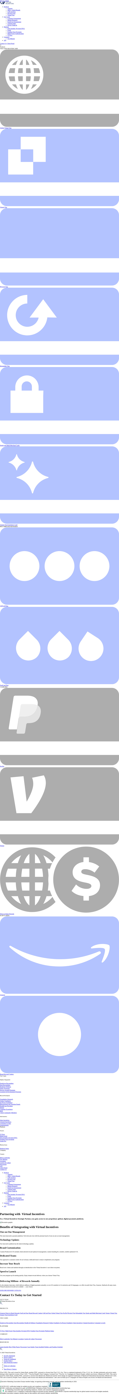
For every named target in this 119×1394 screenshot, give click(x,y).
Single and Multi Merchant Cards (10, 445)
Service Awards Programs (7, 1090)
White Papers (16, 1347)
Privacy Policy (8, 1357)
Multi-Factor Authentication (15, 33)
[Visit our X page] (1, 1303)
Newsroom (3, 1164)
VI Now (9, 35)
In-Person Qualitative (6, 1102)
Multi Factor (3, 1136)
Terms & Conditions (10, 1359)
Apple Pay (3, 1141)
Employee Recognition (6, 1083)
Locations (3, 1161)
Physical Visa (11, 13)
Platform (6, 27)
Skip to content (4, 1)
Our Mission (11, 38)
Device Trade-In (12, 25)
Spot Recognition (5, 1085)
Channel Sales (11, 23)
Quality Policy (8, 1361)
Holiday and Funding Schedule (53, 1347)
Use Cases (7, 17)
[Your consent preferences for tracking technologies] (3, 1391)
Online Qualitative (5, 1101)
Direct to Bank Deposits (7, 914)
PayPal (2, 766)
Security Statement (9, 1356)
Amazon (9, 8)
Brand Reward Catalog (7, 1074)
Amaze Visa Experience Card (8, 525)
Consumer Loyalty (5, 1123)
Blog (10, 1347)
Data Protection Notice (10, 1362)
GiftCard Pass (11, 12)
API (5, 40)
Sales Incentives (4, 1120)
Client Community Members (8, 1113)
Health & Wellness (5, 1087)
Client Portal (10, 43)
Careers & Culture (5, 1163)
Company (6, 37)
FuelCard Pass (4, 685)
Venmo (2, 846)
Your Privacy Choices (10, 1369)
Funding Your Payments (14, 32)
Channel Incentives (5, 1122)
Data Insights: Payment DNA (16, 28)
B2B (1, 1111)
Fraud (9, 30)
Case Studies (31, 1347)
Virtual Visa (10, 15)
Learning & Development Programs (10, 1092)
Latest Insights (4, 1347)
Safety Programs (5, 1088)
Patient (2, 1107)
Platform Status (4, 1148)
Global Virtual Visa (5, 128)
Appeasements (4, 1125)
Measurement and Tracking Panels (10, 1104)
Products (6, 7)
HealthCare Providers (6, 1106)
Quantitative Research (6, 1099)
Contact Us (3, 43)
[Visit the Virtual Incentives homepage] (7, 3)
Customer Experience (6, 1109)
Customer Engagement (14, 18)
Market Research (12, 20)
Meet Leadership (5, 1158)
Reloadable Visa (5, 366)
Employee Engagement (14, 22)
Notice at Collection (9, 1366)
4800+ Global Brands (13, 10)
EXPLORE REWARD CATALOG (10, 1290)
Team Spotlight (39, 1347)
